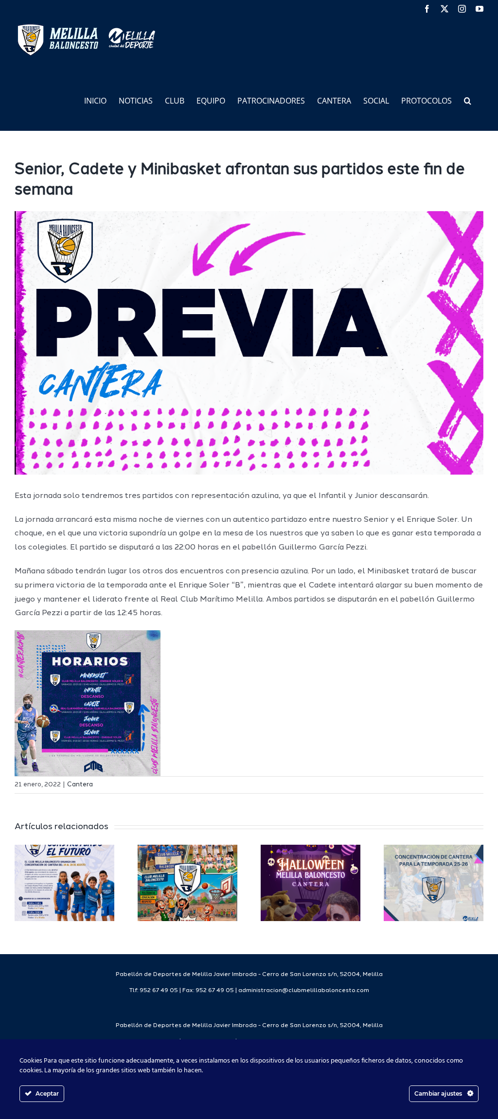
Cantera (80, 785)
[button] (467, 100)
